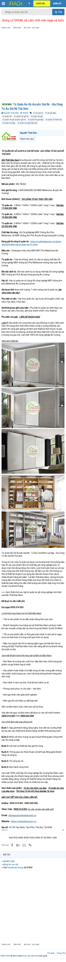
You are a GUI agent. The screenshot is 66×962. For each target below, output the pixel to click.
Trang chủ (61, 953)
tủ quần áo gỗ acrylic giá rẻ (14, 119)
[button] (3, 3)
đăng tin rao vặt (10, 864)
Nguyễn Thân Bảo (11, 113)
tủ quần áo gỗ (37, 116)
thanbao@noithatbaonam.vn (22, 815)
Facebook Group (15, 867)
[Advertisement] (33, 66)
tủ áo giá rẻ (38, 113)
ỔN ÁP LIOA (9, 861)
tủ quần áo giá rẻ (21, 116)
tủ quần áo (7, 116)
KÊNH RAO (5, 956)
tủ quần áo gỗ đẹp (35, 119)
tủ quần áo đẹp (9, 123)
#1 (63, 830)
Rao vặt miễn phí (30, 956)
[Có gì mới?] (29, 3)
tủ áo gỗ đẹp (50, 113)
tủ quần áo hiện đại (54, 119)
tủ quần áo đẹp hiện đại (27, 123)
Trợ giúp (50, 953)
